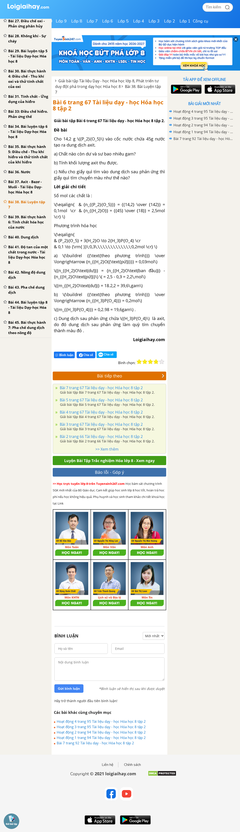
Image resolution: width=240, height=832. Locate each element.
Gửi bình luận (69, 688)
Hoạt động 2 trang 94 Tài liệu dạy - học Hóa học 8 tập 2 (101, 732)
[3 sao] (150, 362)
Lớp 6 (107, 21)
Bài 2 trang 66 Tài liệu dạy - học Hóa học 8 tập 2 (101, 436)
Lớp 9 (61, 21)
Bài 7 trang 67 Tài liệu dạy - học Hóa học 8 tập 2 (101, 387)
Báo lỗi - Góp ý (109, 472)
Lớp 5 (123, 21)
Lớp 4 (138, 21)
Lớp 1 (185, 21)
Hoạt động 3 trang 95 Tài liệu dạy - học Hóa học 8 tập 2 (101, 726)
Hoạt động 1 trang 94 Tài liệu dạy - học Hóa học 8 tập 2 (101, 737)
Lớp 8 (76, 21)
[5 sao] (162, 362)
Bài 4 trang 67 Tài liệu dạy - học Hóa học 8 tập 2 (101, 412)
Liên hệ (107, 764)
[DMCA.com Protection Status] (162, 775)
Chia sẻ (88, 355)
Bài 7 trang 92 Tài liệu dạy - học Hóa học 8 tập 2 (95, 743)
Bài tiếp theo (109, 376)
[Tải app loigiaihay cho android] (185, 89)
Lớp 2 (169, 21)
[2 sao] (145, 362)
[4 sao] (156, 362)
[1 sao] (139, 362)
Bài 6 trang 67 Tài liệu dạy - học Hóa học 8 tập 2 (108, 105)
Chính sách (132, 764)
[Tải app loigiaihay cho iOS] (219, 89)
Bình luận (66, 355)
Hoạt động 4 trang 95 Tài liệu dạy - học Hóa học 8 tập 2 (101, 721)
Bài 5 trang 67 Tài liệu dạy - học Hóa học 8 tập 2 (101, 400)
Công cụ (200, 21)
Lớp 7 (92, 21)
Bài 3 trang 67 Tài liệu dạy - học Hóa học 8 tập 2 (101, 424)
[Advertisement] (204, 175)
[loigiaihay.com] (28, 9)
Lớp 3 (154, 21)
